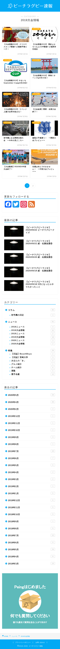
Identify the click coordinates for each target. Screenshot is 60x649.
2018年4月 (30, 556)
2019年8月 (30, 444)
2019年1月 (30, 493)
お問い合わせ (40, 642)
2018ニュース (32, 327)
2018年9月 (30, 521)
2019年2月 (30, 486)
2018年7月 (31, 535)
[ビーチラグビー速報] (30, 6)
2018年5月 (31, 549)
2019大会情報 (32, 337)
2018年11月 (30, 507)
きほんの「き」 (32, 361)
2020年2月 (30, 409)
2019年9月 (30, 437)
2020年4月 (31, 402)
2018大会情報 (32, 330)
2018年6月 (30, 542)
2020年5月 (31, 395)
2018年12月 (30, 500)
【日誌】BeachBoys (32, 354)
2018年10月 (30, 514)
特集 (31, 350)
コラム (31, 310)
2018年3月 (31, 563)
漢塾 (32, 371)
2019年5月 (30, 465)
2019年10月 (30, 430)
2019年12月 (30, 416)
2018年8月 (30, 528)
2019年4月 (30, 472)
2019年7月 (31, 451)
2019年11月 (30, 423)
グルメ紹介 (32, 364)
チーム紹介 (32, 367)
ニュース (31, 322)
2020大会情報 (32, 344)
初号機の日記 (32, 315)
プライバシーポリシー (23, 642)
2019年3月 (30, 479)
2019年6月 (30, 458)
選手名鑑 (32, 374)
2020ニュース (32, 340)
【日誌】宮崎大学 (32, 357)
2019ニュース (32, 334)
